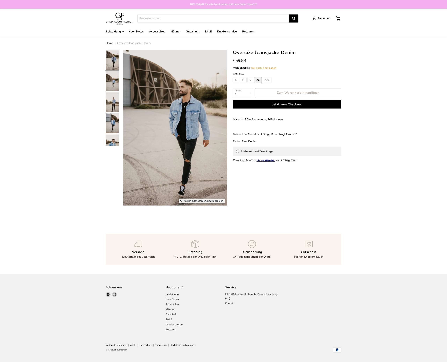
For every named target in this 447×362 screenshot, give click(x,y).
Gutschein (192, 31)
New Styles (136, 31)
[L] (250, 84)
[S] (236, 84)
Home (109, 43)
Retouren (248, 31)
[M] (243, 84)
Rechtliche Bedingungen (182, 345)
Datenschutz (145, 345)
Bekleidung (114, 31)
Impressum (161, 345)
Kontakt (229, 303)
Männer (175, 31)
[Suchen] (293, 18)
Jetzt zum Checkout (287, 104)
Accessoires (157, 31)
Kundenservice (227, 31)
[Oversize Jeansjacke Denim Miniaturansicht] (112, 60)
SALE (208, 31)
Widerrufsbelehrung (116, 345)
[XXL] (268, 84)
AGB (132, 345)
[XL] (258, 84)
